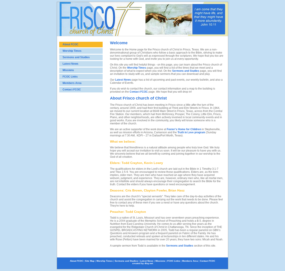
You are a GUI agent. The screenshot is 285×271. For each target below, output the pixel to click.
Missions (68, 70)
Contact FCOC (72, 89)
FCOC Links (70, 76)
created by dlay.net (142, 263)
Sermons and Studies (76, 57)
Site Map (89, 261)
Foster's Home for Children (184, 129)
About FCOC (70, 44)
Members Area (72, 83)
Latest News (70, 63)
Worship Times (72, 50)
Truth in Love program (191, 132)
